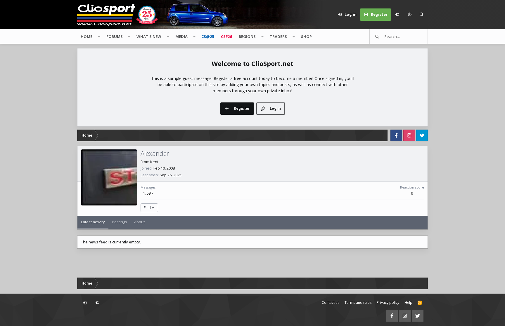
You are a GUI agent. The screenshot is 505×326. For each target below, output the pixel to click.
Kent (154, 161)
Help (408, 302)
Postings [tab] (119, 221)
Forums (114, 36)
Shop (306, 36)
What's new (148, 36)
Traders (278, 36)
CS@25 (207, 36)
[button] (409, 14)
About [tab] (139, 221)
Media (181, 36)
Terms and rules (358, 302)
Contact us (330, 302)
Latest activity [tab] (93, 221)
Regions (247, 36)
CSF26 (226, 36)
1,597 (148, 193)
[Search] (422, 14)
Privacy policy (388, 302)
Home (86, 36)
